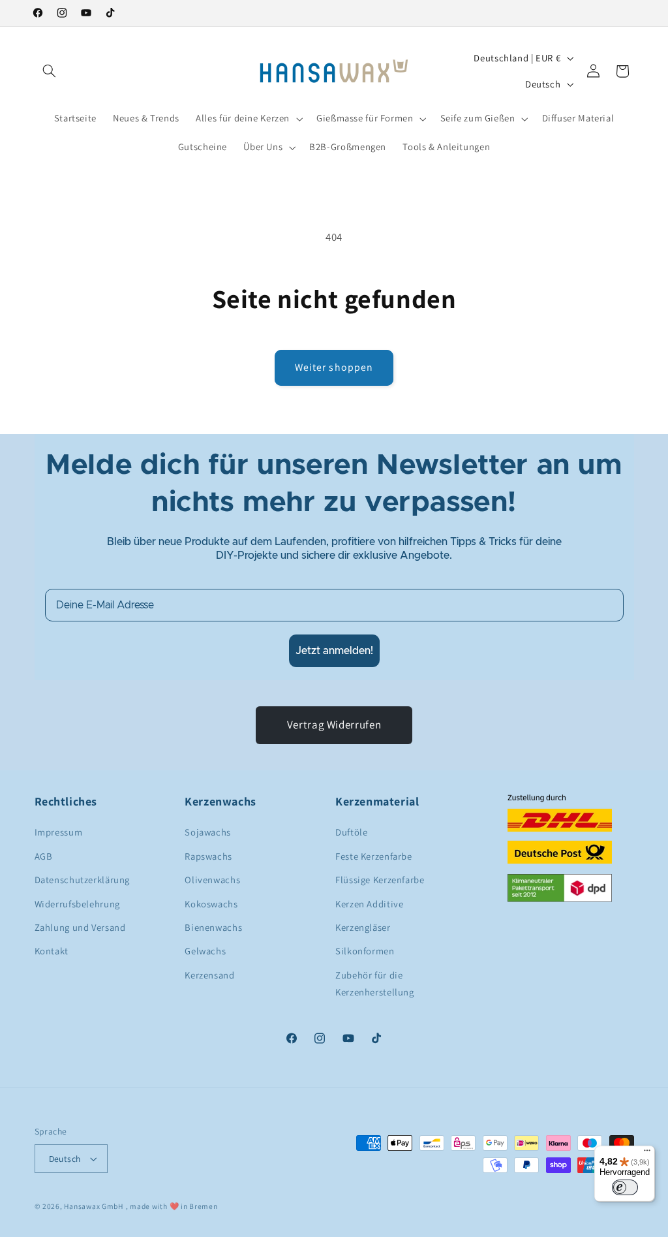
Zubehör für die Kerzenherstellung (374, 983)
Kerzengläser (363, 927)
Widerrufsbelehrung (77, 904)
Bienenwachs (213, 927)
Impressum (59, 832)
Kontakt (51, 951)
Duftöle (351, 832)
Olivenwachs (212, 879)
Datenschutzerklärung (82, 879)
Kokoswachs (211, 904)
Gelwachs (205, 951)
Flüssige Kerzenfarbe (380, 879)
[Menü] (647, 1153)
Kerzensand (209, 975)
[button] (50, 71)
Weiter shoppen (334, 367)
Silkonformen (365, 951)
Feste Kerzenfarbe (373, 856)
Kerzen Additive (369, 904)
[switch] (625, 1187)
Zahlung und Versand (80, 927)
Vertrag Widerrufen (334, 724)
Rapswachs (208, 856)
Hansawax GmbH (93, 1206)
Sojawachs (208, 832)
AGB (44, 856)
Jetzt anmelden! (334, 651)
